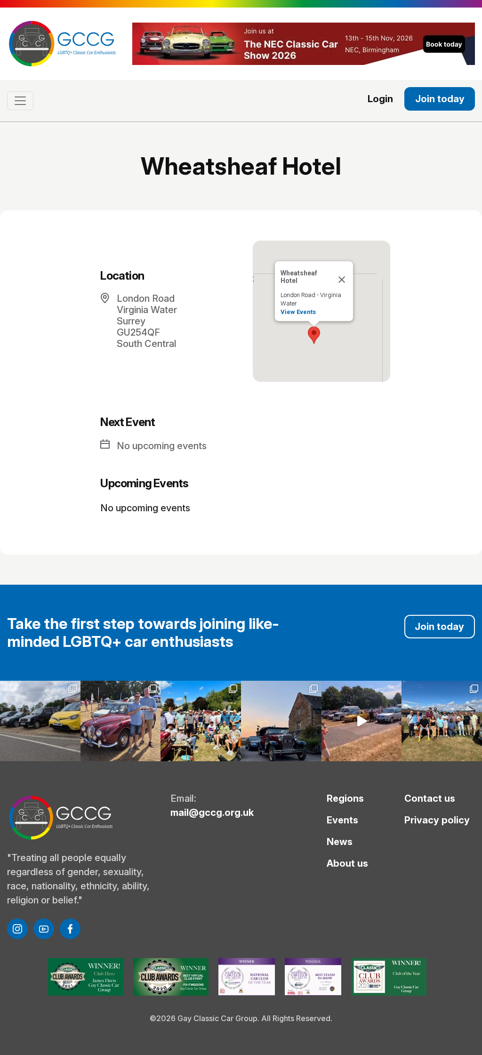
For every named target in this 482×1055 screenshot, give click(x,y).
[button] (314, 335)
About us (347, 863)
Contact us (429, 798)
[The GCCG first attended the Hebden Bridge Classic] (201, 721)
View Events (298, 311)
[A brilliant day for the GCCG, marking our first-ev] (40, 721)
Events (342, 820)
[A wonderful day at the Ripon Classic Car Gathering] (442, 721)
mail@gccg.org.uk (212, 812)
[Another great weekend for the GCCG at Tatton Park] (120, 721)
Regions (345, 798)
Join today (440, 99)
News (340, 841)
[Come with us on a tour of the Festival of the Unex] (361, 721)
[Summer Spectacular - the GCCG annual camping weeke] (281, 721)
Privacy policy (437, 820)
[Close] (341, 279)
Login (380, 99)
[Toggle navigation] (20, 100)
